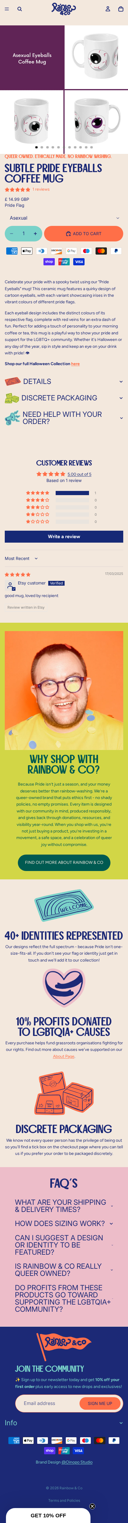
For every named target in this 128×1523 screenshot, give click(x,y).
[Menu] (7, 9)
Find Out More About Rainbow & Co (64, 862)
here (75, 363)
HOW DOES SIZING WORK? (60, 1223)
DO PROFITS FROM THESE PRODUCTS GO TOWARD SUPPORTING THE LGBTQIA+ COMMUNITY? (63, 1298)
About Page (63, 1056)
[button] (38, 493)
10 (86, 147)
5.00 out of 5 (79, 474)
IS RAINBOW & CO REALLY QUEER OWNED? (58, 1270)
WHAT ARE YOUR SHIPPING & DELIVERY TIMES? (60, 1206)
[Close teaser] (92, 1506)
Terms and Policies (64, 1500)
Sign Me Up (100, 1403)
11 (91, 147)
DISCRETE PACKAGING (59, 398)
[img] (17, 574)
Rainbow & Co (71, 1488)
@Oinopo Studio (77, 1462)
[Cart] (120, 9)
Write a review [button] (64, 536)
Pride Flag (14, 205)
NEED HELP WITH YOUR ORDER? (62, 418)
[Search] (19, 9)
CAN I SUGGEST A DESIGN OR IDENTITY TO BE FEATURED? (59, 1244)
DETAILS (37, 381)
